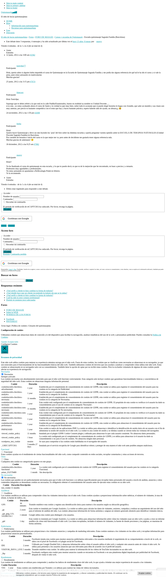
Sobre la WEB (12, 312)
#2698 (37, 113)
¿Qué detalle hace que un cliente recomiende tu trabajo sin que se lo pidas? (36, 293)
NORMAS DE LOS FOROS (18, 315)
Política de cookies (19, 326)
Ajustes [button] (4, 342)
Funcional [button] (5, 449)
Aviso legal (5, 326)
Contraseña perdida (18, 254)
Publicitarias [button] (6, 526)
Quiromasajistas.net (9, 12)
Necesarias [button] (5, 372)
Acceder (7, 209)
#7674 (32, 82)
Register (11, 226)
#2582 (32, 55)
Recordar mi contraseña (16, 202)
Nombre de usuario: (11, 196)
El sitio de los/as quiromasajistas (14, 37)
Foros (31, 37)
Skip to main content (14, 3)
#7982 (36, 144)
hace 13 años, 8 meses (82, 41)
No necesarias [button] (6, 475)
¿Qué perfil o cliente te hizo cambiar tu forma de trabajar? (29, 291)
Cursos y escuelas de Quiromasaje (69, 37)
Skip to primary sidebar (15, 5)
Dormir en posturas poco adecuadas (20, 300)
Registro (6, 254)
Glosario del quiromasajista (39, 326)
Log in (3, 226)
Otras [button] (3, 457)
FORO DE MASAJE (44, 37)
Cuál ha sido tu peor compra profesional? (23, 298)
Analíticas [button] (5, 490)
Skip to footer (11, 8)
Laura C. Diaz (12, 269)
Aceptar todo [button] (13, 342)
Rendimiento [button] (6, 557)
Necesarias (8, 374)
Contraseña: (8, 199)
